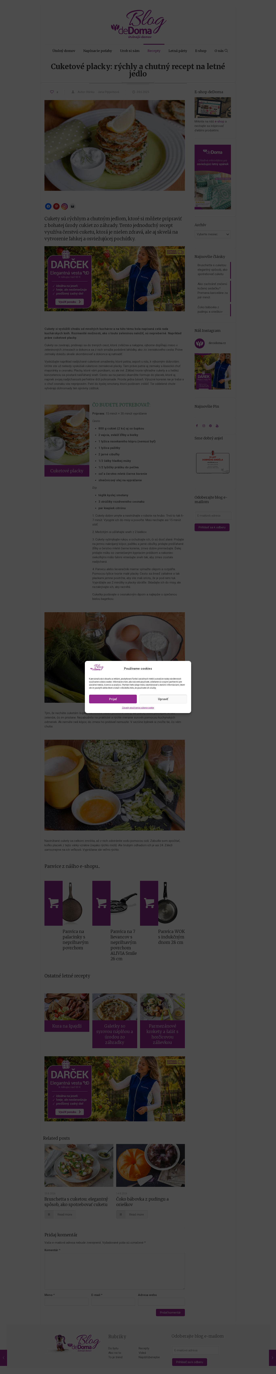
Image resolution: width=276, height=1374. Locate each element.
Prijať (113, 699)
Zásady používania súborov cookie (138, 708)
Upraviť (163, 699)
